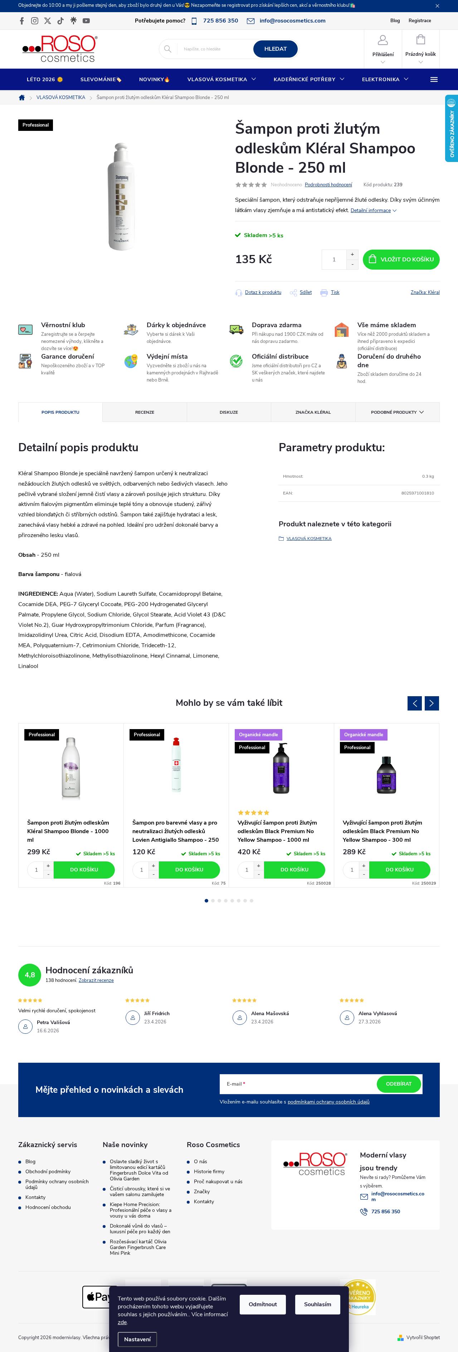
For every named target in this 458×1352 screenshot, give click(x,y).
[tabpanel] (71, 805)
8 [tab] (251, 901)
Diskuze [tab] (229, 412)
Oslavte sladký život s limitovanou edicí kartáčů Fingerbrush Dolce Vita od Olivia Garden (139, 1170)
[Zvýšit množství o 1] (352, 255)
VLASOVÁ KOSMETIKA (309, 538)
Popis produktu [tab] (60, 412)
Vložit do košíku (407, 260)
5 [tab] (232, 901)
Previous (415, 703)
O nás (200, 1162)
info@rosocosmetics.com (397, 1196)
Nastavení (137, 1339)
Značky (202, 1192)
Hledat (275, 49)
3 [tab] (219, 901)
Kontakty (35, 1197)
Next (432, 703)
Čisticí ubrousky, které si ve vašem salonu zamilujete (140, 1192)
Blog (395, 21)
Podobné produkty (393, 412)
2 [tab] (213, 901)
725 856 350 (385, 1211)
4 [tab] (226, 901)
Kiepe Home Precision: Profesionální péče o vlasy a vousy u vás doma (140, 1210)
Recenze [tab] (144, 412)
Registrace (420, 21)
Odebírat (399, 1084)
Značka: (425, 292)
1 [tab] (206, 901)
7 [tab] (245, 901)
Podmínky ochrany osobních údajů (57, 1184)
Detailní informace (371, 210)
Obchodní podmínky (47, 1172)
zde (122, 1322)
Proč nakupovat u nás (218, 1182)
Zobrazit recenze (96, 980)
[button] (48, 866)
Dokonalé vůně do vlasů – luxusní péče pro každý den (140, 1229)
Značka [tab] (313, 412)
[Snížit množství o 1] (352, 264)
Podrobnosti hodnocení (328, 185)
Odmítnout (263, 1304)
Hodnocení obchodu (48, 1207)
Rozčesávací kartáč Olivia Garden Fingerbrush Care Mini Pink (138, 1247)
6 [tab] (238, 901)
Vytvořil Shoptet (423, 1337)
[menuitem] (45, 80)
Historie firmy (209, 1172)
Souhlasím (317, 1304)
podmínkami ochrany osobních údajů (329, 1101)
